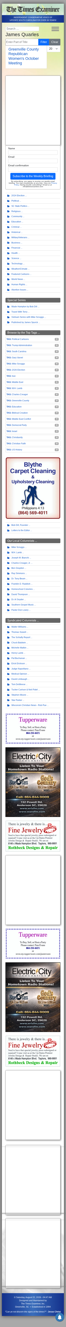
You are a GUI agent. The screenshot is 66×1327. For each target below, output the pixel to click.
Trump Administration (22, 345)
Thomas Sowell (18, 632)
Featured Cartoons (20, 274)
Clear (54, 42)
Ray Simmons (18, 573)
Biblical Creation (20, 413)
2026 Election (18, 370)
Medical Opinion (19, 674)
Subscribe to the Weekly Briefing (33, 176)
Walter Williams (18, 627)
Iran (14, 376)
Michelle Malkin (18, 647)
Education (16, 221)
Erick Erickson (18, 663)
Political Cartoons (20, 339)
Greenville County (20, 400)
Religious (16, 211)
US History (17, 449)
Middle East (17, 382)
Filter (44, 42)
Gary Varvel (17, 357)
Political (15, 201)
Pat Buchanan (18, 658)
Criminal (15, 227)
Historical (15, 232)
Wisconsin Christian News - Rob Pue (29, 705)
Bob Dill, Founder (19, 525)
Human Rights (18, 284)
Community (16, 216)
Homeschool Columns (22, 589)
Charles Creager (20, 394)
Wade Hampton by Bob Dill (24, 306)
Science (15, 258)
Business (15, 243)
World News (17, 279)
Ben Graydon (17, 568)
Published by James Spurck (24, 322)
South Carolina (19, 351)
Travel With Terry (19, 312)
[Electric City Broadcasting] (32, 782)
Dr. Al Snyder (17, 599)
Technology (16, 263)
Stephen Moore (18, 695)
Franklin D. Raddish (20, 584)
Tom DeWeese (18, 684)
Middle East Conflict (21, 419)
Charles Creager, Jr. (20, 563)
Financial (15, 248)
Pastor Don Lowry (19, 610)
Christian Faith (19, 443)
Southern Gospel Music (22, 605)
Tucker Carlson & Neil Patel (24, 689)
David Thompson (19, 594)
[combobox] (22, 28)
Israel (14, 431)
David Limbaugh (19, 679)
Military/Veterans (19, 237)
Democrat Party (19, 425)
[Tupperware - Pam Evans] (32, 728)
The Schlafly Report (20, 637)
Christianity (17, 437)
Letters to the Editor (20, 530)
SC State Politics (19, 206)
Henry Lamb (17, 653)
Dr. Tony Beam (18, 578)
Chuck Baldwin (18, 642)
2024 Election (18, 195)
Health (14, 253)
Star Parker (16, 700)
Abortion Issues (18, 290)
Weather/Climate (19, 269)
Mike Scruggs (18, 364)
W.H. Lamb (17, 388)
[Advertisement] (33, 110)
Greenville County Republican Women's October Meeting (23, 56)
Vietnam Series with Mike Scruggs (27, 317)
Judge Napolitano (19, 669)
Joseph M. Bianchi (20, 558)
